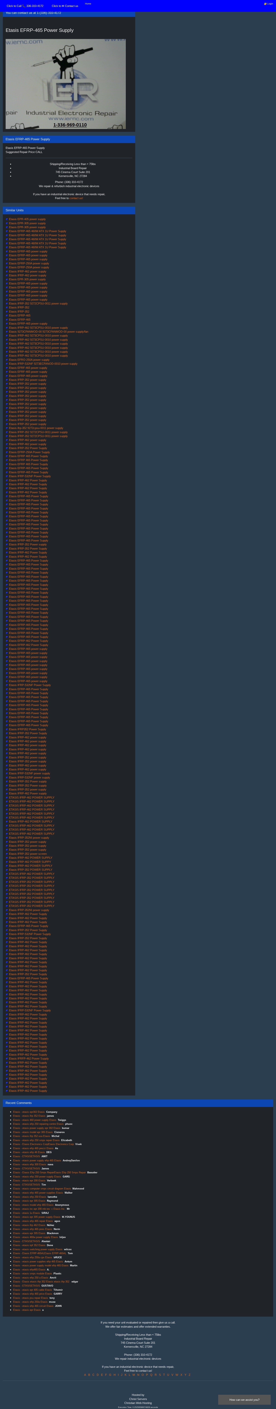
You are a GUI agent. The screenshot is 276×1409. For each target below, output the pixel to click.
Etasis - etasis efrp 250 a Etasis (30, 1277)
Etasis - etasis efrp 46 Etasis (29, 1152)
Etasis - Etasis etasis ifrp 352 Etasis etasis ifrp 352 (41, 1281)
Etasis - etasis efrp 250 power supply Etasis (37, 1176)
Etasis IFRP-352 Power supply (27, 544)
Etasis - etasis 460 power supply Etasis (34, 1120)
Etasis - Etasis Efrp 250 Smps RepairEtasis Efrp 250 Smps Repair (49, 1172)
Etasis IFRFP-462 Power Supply (28, 1058)
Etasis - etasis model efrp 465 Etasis (33, 1205)
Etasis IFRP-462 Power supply (27, 793)
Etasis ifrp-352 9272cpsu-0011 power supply (35, 428)
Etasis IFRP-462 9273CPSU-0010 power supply (38, 327)
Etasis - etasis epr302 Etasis (29, 1112)
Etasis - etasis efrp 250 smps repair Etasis (36, 1140)
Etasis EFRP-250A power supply (28, 263)
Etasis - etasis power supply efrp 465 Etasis (37, 1160)
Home (88, 3)
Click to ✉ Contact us (65, 5)
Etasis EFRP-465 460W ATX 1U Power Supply (37, 231)
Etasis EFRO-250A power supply (29, 359)
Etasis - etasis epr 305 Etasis (29, 1200)
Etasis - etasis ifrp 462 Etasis (29, 1225)
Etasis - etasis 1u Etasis (26, 1213)
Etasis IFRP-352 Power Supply (27, 448)
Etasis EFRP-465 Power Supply (28, 468)
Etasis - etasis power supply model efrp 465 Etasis (41, 1265)
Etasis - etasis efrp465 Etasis (29, 1269)
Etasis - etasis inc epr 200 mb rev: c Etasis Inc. (39, 1208)
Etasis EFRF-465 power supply (27, 367)
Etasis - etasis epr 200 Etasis (29, 1180)
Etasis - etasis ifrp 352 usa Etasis (31, 1136)
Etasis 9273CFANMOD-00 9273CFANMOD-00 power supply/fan (48, 331)
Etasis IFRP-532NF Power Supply (29, 476)
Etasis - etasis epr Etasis (27, 1310)
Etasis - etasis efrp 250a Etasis (30, 1301)
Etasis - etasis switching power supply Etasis (38, 1249)
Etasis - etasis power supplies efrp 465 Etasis (38, 1261)
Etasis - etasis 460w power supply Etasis (35, 1237)
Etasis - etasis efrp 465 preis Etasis (32, 1229)
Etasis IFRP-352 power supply (27, 379)
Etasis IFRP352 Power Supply (27, 729)
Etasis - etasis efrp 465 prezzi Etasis (33, 1148)
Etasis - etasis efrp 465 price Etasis (32, 1293)
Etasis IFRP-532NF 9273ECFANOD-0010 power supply (43, 363)
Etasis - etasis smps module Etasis (32, 1273)
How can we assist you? (244, 1399)
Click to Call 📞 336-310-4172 (25, 5)
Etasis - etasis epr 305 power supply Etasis (36, 1217)
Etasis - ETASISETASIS (26, 1156)
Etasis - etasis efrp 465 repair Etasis (33, 1221)
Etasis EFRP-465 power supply (28, 251)
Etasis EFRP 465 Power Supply (28, 456)
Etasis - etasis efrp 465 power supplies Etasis (38, 1192)
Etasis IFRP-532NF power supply (29, 773)
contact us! (76, 198)
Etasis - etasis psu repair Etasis (30, 1298)
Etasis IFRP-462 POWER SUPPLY (30, 821)
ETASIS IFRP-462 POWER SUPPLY (31, 797)
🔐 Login (268, 3)
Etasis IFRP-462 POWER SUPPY (29, 861)
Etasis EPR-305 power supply (27, 223)
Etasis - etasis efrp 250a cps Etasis (32, 1257)
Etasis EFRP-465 (19, 315)
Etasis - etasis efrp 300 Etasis (29, 1164)
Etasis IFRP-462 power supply (27, 271)
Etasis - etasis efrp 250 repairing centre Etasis (38, 1124)
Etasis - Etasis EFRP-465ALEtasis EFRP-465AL (39, 1253)
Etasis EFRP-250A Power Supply (29, 452)
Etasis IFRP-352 (18, 307)
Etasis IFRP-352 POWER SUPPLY (30, 869)
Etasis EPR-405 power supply (27, 219)
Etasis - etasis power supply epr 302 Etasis (36, 1128)
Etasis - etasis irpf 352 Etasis (29, 1245)
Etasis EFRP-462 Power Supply (28, 640)
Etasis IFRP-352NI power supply (28, 837)
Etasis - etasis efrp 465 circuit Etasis (33, 1306)
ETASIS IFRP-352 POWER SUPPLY (31, 877)
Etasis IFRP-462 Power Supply (27, 480)
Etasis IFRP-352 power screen (27, 853)
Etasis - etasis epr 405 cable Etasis (32, 1289)
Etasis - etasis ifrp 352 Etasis (29, 1115)
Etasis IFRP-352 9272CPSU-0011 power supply (38, 303)
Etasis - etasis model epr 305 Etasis (33, 1132)
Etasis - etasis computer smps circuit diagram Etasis (42, 1188)
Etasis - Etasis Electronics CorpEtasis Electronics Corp (43, 1144)
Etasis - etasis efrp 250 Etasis (29, 1196)
